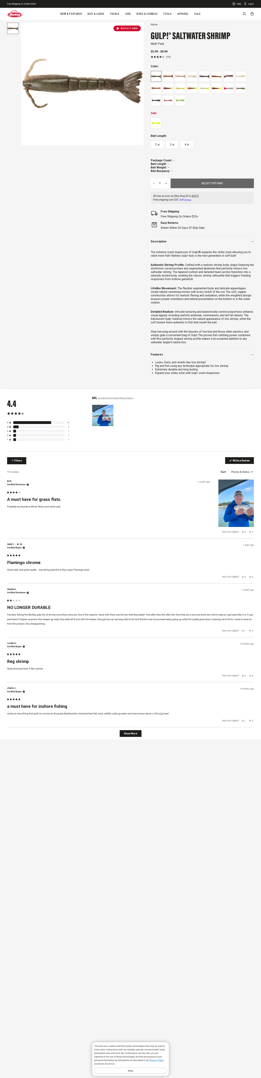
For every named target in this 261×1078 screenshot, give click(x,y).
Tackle (114, 13)
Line (128, 13)
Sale (197, 13)
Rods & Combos (146, 13)
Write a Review (243, 461)
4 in (187, 144)
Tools (167, 13)
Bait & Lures (96, 13)
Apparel (183, 13)
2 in (157, 144)
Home (154, 24)
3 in (172, 144)
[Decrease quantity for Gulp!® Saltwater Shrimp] (154, 183)
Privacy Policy (156, 1060)
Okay (130, 1070)
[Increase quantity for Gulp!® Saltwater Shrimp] (166, 183)
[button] (161, 57)
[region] (103, 415)
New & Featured (71, 13)
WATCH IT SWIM (129, 28)
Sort (223, 471)
